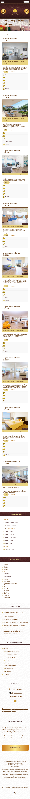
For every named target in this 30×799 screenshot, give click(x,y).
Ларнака (7, 573)
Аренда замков (9, 534)
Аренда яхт (8, 543)
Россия (6, 588)
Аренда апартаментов (11, 522)
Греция (6, 565)
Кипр (5, 571)
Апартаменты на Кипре (11, 39)
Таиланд (6, 590)
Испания (6, 567)
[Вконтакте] (15, 700)
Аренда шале (9, 540)
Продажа (6, 546)
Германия (7, 564)
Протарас (8, 576)
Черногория (7, 597)
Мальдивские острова (10, 583)
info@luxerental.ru (16, 693)
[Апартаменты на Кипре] (15, 51)
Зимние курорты (11, 525)
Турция (6, 592)
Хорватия (6, 595)
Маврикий (7, 581)
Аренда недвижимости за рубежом (19, 787)
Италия (6, 569)
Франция (6, 593)
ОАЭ (5, 586)
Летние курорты (11, 528)
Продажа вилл (9, 549)
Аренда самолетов (10, 537)
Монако (6, 585)
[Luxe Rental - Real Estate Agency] (15, 10)
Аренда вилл (9, 531)
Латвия (6, 579)
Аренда (5, 519)
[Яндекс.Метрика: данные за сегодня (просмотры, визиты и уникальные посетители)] (18, 793)
